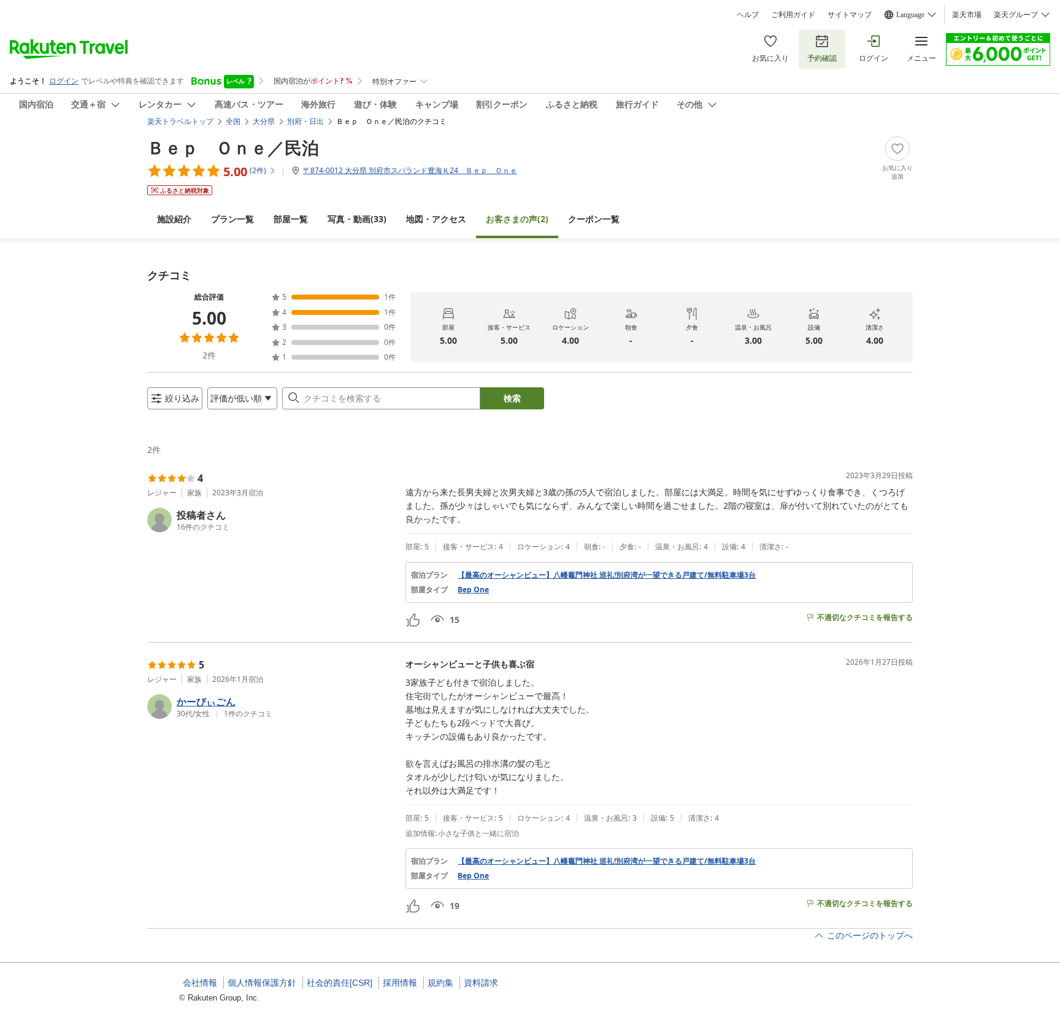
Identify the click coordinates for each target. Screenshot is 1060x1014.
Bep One (473, 590)
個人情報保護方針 (262, 983)
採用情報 (400, 983)
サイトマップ (850, 14)
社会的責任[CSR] (339, 983)
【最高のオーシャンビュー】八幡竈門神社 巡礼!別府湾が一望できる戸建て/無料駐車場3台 (607, 575)
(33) (357, 219)
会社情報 (200, 983)
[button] (271, 520)
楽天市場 (966, 14)
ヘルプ (748, 14)
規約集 (440, 983)
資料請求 (481, 983)
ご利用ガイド (793, 14)
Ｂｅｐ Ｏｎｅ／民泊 (233, 147)
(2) (517, 219)
